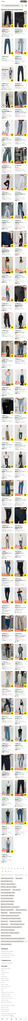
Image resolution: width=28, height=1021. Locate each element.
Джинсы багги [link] (20, 139)
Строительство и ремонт (6, 998)
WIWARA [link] (4, 31)
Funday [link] (17, 663)
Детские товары (5, 1000)
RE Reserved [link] (5, 553)
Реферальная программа (6, 963)
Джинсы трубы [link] (6, 194)
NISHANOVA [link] (4, 167)
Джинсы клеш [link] (19, 554)
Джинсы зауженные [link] (6, 608)
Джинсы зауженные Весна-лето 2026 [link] (20, 445)
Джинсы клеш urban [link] (7, 472)
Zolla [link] (16, 444)
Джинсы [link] (19, 32)
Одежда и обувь (5, 978)
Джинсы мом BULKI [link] (6, 664)
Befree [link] (16, 58)
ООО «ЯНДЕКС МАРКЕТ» (10, 1013)
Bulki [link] (3, 500)
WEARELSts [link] (4, 194)
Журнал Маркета (5, 1011)
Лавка (11, 1019)
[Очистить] (22, 5)
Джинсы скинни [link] (7, 580)
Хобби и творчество (5, 986)
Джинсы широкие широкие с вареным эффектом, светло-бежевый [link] (20, 636)
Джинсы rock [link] (6, 277)
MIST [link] (3, 85)
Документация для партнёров (8, 955)
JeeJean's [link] (17, 111)
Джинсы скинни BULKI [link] (7, 719)
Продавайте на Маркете (6, 953)
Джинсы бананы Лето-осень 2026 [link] (20, 112)
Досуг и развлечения (6, 968)
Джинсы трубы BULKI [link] (7, 500)
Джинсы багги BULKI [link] (19, 360)
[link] (7, 878)
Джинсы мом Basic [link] (6, 140)
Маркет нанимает (5, 1009)
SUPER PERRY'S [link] (5, 417)
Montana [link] (17, 85)
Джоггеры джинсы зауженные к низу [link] (20, 418)
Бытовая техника (5, 972)
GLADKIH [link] (17, 139)
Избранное (16, 1019)
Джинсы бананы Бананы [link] (6, 636)
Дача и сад (3, 988)
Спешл (7, 1019)
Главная (2, 1019)
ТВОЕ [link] (16, 635)
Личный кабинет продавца (7, 951)
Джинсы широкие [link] (6, 168)
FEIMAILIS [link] (4, 222)
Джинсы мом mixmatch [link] (19, 277)
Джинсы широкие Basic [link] (18, 59)
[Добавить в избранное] (12, 12)
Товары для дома (5, 980)
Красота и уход (4, 984)
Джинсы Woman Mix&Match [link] (7, 361)
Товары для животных (6, 996)
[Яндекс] (11, 1015)
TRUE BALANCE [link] (5, 527)
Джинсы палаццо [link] (7, 112)
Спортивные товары (5, 994)
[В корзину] (12, 26)
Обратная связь (4, 1007)
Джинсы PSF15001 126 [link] (6, 746)
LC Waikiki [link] (17, 553)
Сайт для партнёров (5, 957)
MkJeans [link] (4, 635)
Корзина (21, 1019)
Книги (2, 990)
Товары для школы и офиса (7, 992)
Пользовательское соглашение (8, 1005)
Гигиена (3, 974)
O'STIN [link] (16, 718)
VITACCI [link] (17, 500)
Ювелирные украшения (6, 1002)
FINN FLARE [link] (4, 745)
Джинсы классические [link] (6, 31)
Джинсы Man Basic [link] (19, 333)
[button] (26, 6)
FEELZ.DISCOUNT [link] (6, 111)
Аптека (2, 982)
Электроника (4, 976)
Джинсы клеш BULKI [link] (6, 691)
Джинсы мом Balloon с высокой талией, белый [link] (19, 692)
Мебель (3, 970)
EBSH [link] (16, 417)
